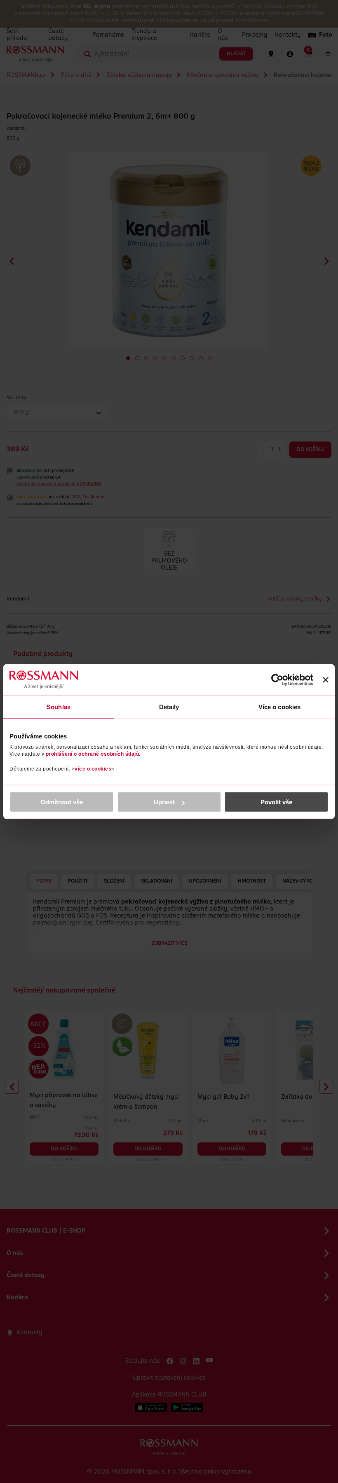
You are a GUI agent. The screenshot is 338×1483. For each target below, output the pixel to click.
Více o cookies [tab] (279, 706)
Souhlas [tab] (58, 706)
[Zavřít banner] (326, 679)
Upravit (164, 802)
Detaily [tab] (169, 706)
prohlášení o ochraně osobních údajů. (93, 754)
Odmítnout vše (61, 802)
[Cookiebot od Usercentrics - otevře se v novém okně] (277, 679)
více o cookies (93, 769)
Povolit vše (276, 802)
